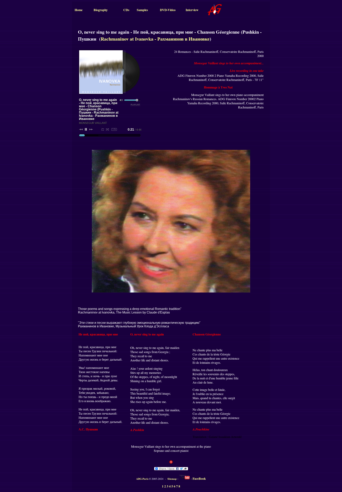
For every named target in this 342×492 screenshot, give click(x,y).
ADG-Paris (142, 479)
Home (79, 10)
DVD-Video (168, 10)
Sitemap (172, 479)
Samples (142, 10)
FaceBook (199, 478)
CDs (126, 10)
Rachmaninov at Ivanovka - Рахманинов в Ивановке (155, 38)
